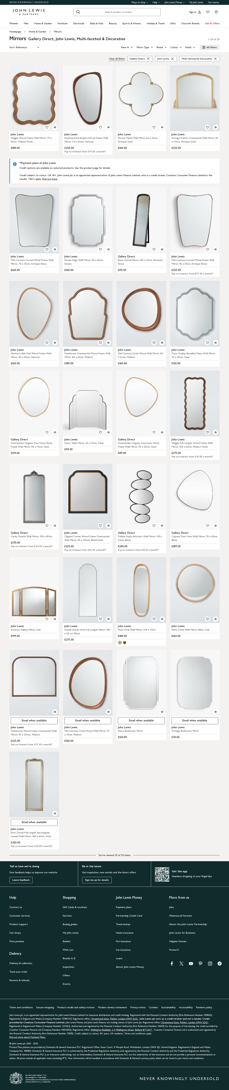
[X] (181, 964)
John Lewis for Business (182, 932)
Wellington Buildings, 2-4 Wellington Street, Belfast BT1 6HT (122, 1029)
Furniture (63, 23)
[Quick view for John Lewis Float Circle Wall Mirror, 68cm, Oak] (215, 619)
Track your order (18, 971)
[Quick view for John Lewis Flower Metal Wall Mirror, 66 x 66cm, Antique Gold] (162, 127)
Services (67, 915)
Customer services (19, 915)
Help (155, 2)
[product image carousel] (34, 98)
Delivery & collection (20, 963)
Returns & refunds (19, 980)
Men (26, 23)
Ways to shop (138, 2)
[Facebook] (172, 964)
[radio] (120, 643)
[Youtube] (191, 964)
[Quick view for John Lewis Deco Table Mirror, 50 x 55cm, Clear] (108, 432)
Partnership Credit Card (129, 915)
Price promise (16, 941)
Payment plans (124, 907)
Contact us (15, 907)
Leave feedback (21, 880)
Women (13, 23)
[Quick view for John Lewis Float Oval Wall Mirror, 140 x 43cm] (162, 619)
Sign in (192, 12)
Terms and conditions (21, 1007)
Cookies (153, 1007)
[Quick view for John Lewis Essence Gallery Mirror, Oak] (55, 619)
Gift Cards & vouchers (75, 907)
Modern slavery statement (112, 1007)
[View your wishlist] (207, 12)
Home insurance (124, 932)
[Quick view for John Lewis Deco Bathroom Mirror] (162, 712)
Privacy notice (138, 1007)
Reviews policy (204, 1007)
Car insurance (123, 949)
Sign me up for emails (97, 880)
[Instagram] (210, 964)
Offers (66, 975)
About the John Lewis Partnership (188, 924)
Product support (18, 924)
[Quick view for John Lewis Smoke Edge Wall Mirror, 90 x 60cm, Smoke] (108, 249)
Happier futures (177, 941)
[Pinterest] (200, 964)
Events (66, 983)
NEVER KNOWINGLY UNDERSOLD (29, 2)
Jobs (171, 907)
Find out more (50, 178)
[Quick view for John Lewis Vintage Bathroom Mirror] (215, 712)
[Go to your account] (199, 12)
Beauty (113, 23)
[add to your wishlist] (47, 127)
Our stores (213, 2)
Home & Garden (43, 23)
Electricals (78, 23)
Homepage (15, 31)
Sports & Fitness (131, 23)
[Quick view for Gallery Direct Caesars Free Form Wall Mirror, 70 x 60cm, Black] (215, 525)
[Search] (78, 12)
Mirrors (58, 31)
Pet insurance (123, 941)
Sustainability (168, 1007)
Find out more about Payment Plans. (27, 1037)
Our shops (15, 932)
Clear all (117, 58)
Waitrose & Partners (180, 915)
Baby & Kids (96, 23)
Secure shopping (45, 1007)
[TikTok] (220, 964)
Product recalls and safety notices (76, 1007)
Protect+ (174, 949)
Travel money (123, 924)
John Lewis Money (173, 2)
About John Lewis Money (130, 966)
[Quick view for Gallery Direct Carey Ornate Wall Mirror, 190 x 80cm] (55, 525)
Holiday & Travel (155, 23)
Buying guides (70, 924)
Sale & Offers (212, 23)
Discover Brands (190, 23)
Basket (66, 941)
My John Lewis (196, 2)
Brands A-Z (69, 958)
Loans (119, 958)
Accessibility (186, 1007)
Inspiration (68, 966)
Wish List (68, 949)
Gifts (173, 23)
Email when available (29, 721)
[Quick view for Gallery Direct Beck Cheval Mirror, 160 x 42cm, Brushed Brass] (162, 249)
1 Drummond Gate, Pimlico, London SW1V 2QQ (114, 1018)
